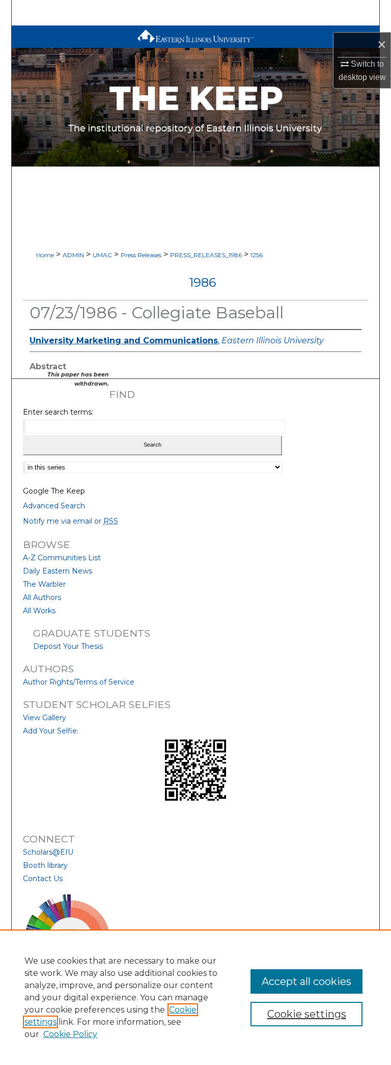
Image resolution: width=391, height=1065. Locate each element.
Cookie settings (306, 1014)
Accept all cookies (306, 981)
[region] (195, 997)
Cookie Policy (70, 1034)
